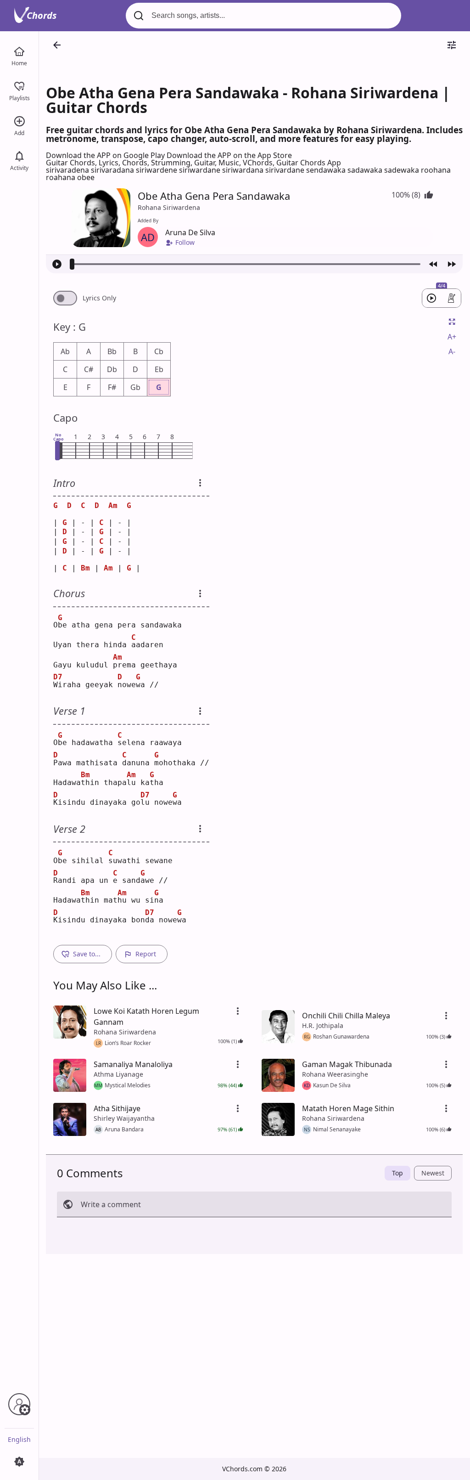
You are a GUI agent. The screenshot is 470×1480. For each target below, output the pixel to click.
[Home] (19, 50)
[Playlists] (19, 85)
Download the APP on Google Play (106, 155)
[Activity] (19, 155)
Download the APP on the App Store (229, 155)
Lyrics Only (99, 298)
